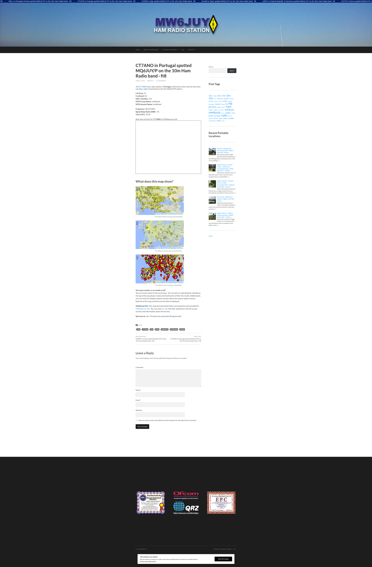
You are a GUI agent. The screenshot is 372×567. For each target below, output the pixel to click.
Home (138, 50)
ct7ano (145, 329)
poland (211, 116)
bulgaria (232, 98)
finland (217, 104)
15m (219, 96)
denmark (216, 101)
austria (226, 98)
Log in (211, 236)
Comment (140, 367)
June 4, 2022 (140, 81)
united (218, 121)
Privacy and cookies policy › (148, 561)
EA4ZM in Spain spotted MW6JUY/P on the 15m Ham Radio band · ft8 (191, 1)
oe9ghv (228, 113)
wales (223, 120)
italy (215, 110)
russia (211, 118)
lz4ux (222, 110)
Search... (211, 67)
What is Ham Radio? (151, 50)
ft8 (152, 329)
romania (230, 116)
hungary (211, 110)
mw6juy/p (214, 112)
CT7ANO (143, 87)
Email (138, 400)
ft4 (227, 104)
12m (214, 96)
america (220, 99)
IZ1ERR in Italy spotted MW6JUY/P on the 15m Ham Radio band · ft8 (131, 1)
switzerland (212, 121)
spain (220, 118)
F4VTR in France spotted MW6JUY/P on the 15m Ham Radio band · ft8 (331, 1)
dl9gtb (225, 101)
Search (232, 71)
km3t (219, 110)
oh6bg (233, 113)
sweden (231, 118)
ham (157, 329)
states (225, 118)
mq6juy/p (165, 329)
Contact (191, 50)
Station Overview (169, 50)
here (163, 309)
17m (224, 96)
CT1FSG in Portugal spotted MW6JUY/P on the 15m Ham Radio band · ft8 (69, 1)
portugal (174, 329)
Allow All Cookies (223, 559)
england (230, 101)
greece (219, 107)
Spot (140, 325)
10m (138, 329)
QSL (183, 50)
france (223, 104)
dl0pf (220, 101)
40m (215, 98)
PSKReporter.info (143, 309)
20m (228, 95)
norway (223, 113)
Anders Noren (225, 549)
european (211, 104)
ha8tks (223, 107)
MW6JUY (150, 81)
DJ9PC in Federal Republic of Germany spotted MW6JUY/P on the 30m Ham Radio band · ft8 (261, 1)
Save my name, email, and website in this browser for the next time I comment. (167, 420)
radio (182, 329)
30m (211, 98)
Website (139, 410)
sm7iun (215, 118)
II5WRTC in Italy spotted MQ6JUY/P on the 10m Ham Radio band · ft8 (151, 339)
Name (138, 390)
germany (213, 107)
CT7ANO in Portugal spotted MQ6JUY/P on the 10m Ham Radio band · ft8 (185, 339)
